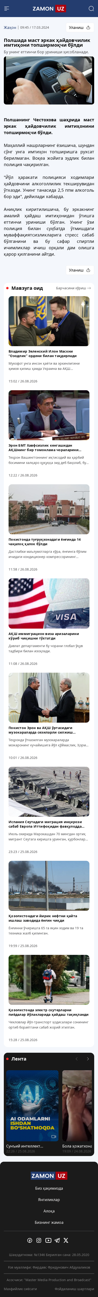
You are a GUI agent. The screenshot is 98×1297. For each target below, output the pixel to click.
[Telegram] (58, 1240)
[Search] (91, 8)
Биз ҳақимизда (49, 1188)
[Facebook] (30, 1240)
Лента (18, 1059)
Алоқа (49, 1211)
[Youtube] (49, 1240)
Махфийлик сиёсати (20, 1289)
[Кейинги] (88, 1059)
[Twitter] (67, 1240)
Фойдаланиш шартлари (74, 1289)
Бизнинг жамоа (49, 1222)
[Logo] (49, 9)
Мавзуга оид (27, 288)
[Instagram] (40, 1240)
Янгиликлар (49, 1199)
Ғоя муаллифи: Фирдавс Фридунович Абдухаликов (49, 1267)
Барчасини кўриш (71, 288)
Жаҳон (10, 27)
